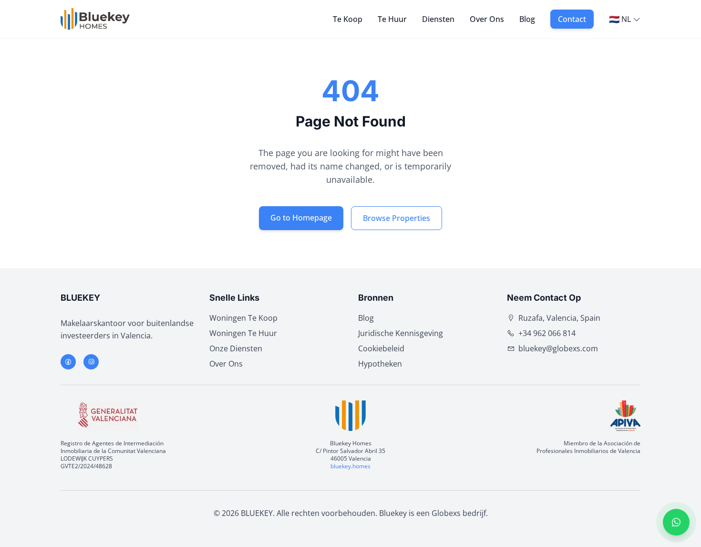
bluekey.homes (350, 466)
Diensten (438, 19)
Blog (527, 19)
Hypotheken (380, 363)
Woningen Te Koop (243, 318)
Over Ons (487, 19)
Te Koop (347, 19)
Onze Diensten (235, 348)
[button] (676, 522)
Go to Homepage (301, 217)
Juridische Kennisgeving (400, 333)
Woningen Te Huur (243, 333)
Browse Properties (396, 218)
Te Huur (392, 19)
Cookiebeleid (381, 348)
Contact (572, 19)
